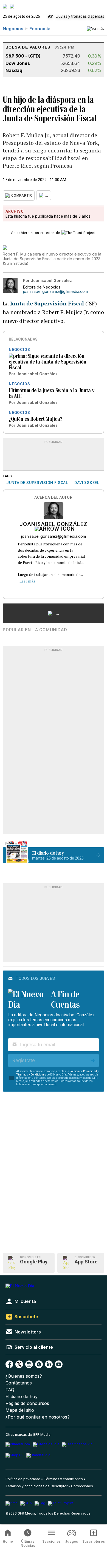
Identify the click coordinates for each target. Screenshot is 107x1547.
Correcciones (82, 1486)
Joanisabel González (53, 524)
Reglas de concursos (27, 1403)
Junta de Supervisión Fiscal (47, 303)
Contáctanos (18, 1383)
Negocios (13, 28)
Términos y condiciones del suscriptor (36, 1486)
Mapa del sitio (19, 1410)
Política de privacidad (22, 1479)
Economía (39, 28)
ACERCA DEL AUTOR (53, 497)
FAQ (9, 1389)
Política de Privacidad (83, 1071)
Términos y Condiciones (31, 1074)
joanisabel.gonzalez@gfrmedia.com (55, 291)
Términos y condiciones (63, 1479)
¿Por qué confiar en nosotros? (37, 1417)
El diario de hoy (21, 1396)
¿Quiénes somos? (23, 1376)
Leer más (27, 581)
